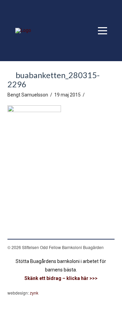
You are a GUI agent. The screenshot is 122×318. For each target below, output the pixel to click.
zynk (34, 293)
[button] (102, 30)
